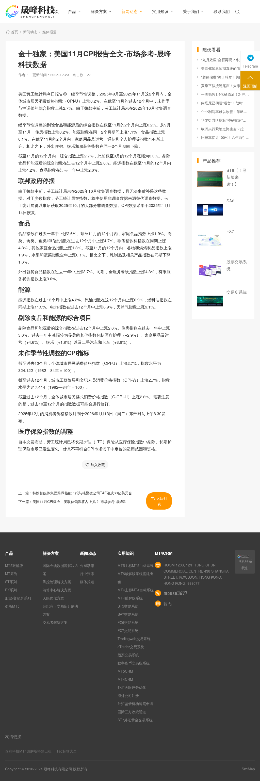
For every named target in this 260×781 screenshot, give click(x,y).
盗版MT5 (12, 606)
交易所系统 (236, 292)
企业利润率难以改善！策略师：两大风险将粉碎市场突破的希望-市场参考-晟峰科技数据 (225, 111)
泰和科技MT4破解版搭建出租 (28, 751)
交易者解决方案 (55, 622)
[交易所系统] (210, 301)
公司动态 (87, 565)
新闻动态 (129, 11)
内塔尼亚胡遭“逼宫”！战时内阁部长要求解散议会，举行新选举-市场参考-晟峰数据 (225, 102)
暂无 (168, 603)
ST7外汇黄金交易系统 (135, 719)
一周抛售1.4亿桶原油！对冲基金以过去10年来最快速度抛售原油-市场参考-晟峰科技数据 (225, 94)
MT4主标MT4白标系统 (136, 589)
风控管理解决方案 (57, 581)
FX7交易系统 (128, 630)
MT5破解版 (14, 565)
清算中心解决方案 (57, 589)
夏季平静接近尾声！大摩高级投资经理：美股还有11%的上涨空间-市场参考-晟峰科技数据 (225, 85)
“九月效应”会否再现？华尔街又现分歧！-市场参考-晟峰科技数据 (225, 59)
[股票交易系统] (210, 270)
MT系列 (11, 573)
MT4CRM (125, 679)
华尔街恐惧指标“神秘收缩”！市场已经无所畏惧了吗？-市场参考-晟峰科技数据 (225, 120)
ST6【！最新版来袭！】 (236, 177)
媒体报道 (49, 31)
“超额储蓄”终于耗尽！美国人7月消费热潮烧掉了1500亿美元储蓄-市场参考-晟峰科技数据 (225, 76)
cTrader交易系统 (131, 646)
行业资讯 (87, 573)
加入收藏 (98, 464)
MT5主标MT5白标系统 (136, 565)
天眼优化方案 (53, 597)
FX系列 (11, 589)
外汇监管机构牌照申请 (135, 703)
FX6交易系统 (128, 622)
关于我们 (191, 11)
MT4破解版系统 (130, 597)
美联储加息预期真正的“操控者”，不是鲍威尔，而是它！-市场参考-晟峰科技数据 (225, 68)
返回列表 (161, 501)
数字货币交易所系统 (134, 662)
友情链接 (13, 736)
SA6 (230, 201)
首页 (55, 11)
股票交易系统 (128, 654)
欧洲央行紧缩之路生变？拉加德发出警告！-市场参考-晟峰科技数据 (225, 128)
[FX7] (210, 240)
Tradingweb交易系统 (134, 638)
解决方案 (99, 11)
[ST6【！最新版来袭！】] (210, 179)
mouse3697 (175, 593)
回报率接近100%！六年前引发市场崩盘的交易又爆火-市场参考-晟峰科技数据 (225, 137)
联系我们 (222, 11)
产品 (72, 11)
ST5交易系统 (128, 606)
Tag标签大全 (66, 751)
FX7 (230, 231)
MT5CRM (125, 671)
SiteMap (248, 768)
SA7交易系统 (128, 614)
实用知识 (160, 11)
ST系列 (11, 581)
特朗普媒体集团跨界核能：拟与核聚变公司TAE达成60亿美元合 (82, 492)
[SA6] (210, 209)
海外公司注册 (128, 695)
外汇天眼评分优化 (132, 687)
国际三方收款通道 (132, 711)
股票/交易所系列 (18, 597)
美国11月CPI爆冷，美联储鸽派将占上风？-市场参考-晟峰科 (79, 501)
